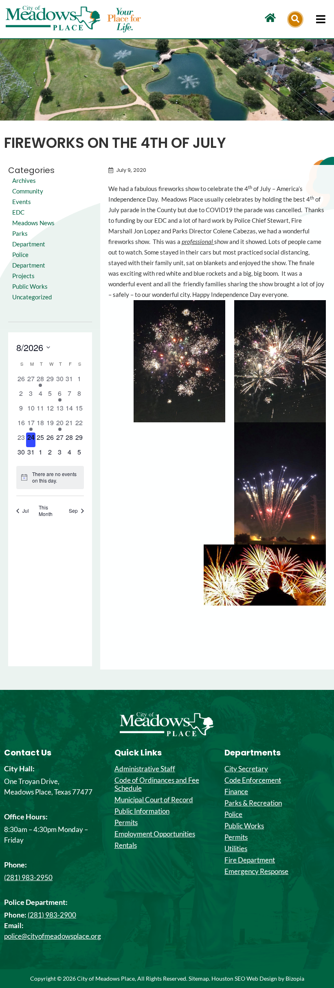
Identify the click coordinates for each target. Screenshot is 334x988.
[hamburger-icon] (321, 19)
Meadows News (33, 223)
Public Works (30, 286)
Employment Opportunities (154, 834)
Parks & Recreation (253, 803)
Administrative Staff (144, 769)
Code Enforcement (252, 780)
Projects (23, 275)
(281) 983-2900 (52, 915)
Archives (24, 180)
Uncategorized (32, 297)
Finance (236, 792)
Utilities (235, 849)
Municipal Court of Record (153, 800)
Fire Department (249, 860)
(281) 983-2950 (28, 877)
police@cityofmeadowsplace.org (52, 936)
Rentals (125, 845)
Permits (126, 823)
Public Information (141, 811)
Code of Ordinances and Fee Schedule (156, 784)
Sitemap (199, 978)
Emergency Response (256, 871)
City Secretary (246, 769)
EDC (18, 212)
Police (233, 814)
